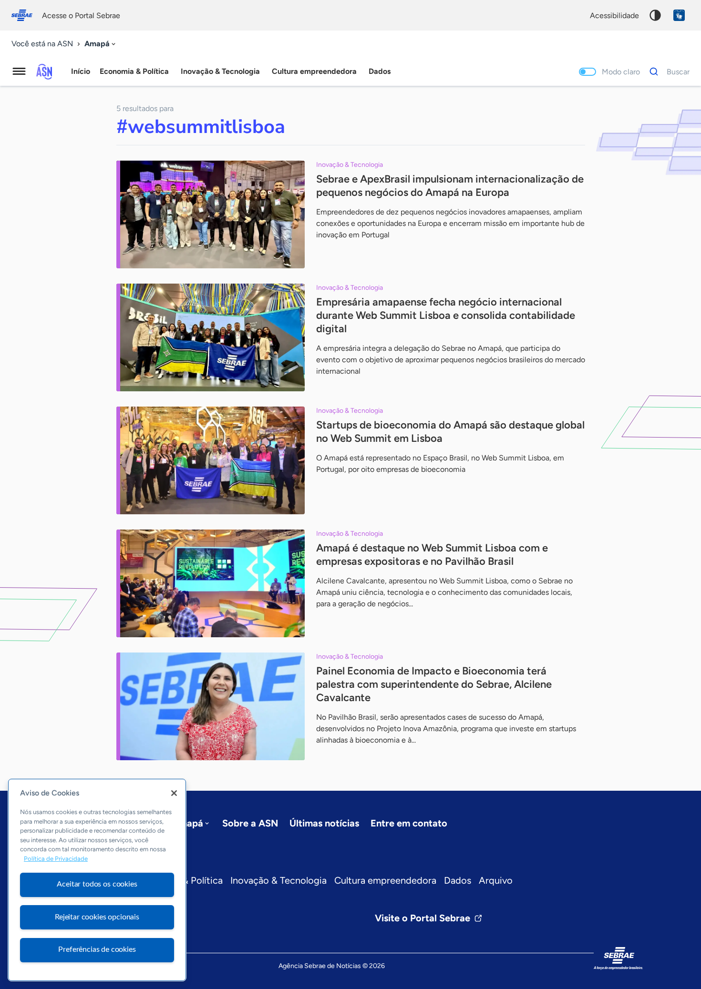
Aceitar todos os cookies (97, 884)
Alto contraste (655, 15)
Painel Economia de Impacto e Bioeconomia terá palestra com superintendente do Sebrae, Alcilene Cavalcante (434, 684)
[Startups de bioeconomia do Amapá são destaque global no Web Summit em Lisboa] (210, 460)
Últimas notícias (324, 823)
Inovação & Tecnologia (278, 880)
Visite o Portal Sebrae (422, 918)
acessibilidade (614, 15)
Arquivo (496, 880)
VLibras (679, 15)
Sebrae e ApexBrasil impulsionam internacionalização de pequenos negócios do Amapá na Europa (450, 186)
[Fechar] (174, 793)
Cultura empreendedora (385, 880)
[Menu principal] (19, 71)
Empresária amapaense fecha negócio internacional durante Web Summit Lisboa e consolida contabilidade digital (445, 315)
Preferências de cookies (96, 949)
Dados (457, 880)
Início (80, 71)
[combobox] (100, 44)
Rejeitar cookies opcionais (97, 917)
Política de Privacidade (56, 859)
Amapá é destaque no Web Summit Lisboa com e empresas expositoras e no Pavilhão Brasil (432, 554)
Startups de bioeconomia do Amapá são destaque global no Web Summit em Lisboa (450, 431)
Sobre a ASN (250, 823)
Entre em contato (409, 823)
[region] (97, 879)
